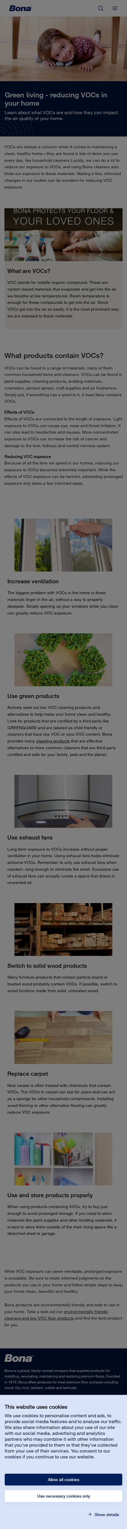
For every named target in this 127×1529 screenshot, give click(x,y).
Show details (106, 1514)
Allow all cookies (63, 1479)
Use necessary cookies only (63, 1496)
